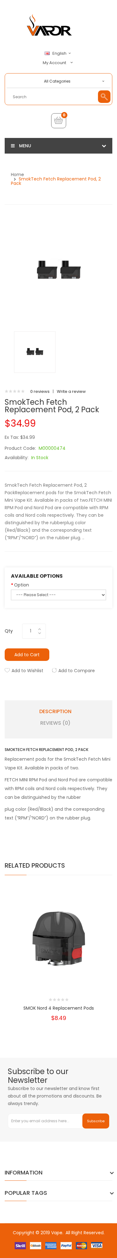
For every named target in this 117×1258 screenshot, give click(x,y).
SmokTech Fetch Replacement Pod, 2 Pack (56, 181)
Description (55, 711)
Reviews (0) (55, 723)
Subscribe (96, 1121)
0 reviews (40, 391)
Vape (56, 1233)
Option (21, 585)
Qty (9, 631)
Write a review (71, 391)
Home (17, 174)
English (59, 53)
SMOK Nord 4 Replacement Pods (58, 1008)
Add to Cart (27, 655)
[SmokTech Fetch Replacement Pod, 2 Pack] (34, 352)
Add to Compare (76, 670)
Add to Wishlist (27, 670)
